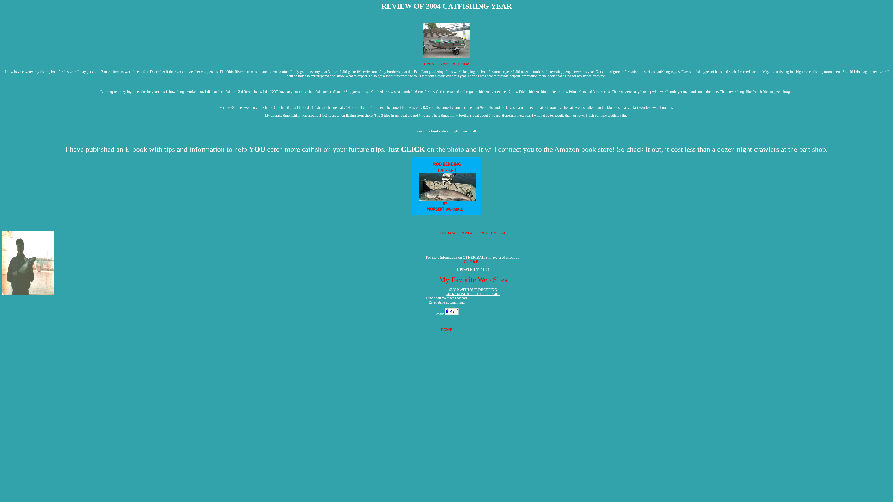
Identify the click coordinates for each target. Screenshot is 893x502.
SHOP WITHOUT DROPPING (473, 290)
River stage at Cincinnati (447, 302)
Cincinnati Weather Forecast (446, 298)
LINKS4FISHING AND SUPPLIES (473, 294)
